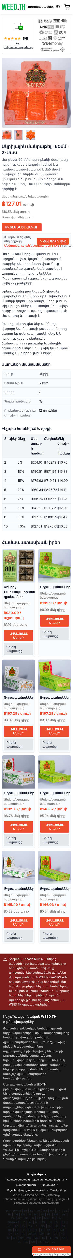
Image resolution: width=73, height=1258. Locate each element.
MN (46, 1218)
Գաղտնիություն (25, 1184)
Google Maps (35, 1174)
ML (57, 1237)
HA (48, 1233)
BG (10, 1230)
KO (23, 1214)
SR (63, 1226)
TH (16, 1214)
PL (36, 1222)
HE (23, 1233)
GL (55, 1230)
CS (63, 1222)
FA (16, 1233)
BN (45, 1210)
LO (53, 1241)
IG (8, 1237)
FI (36, 1226)
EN (7, 1210)
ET (29, 1230)
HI (25, 1210)
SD (46, 1241)
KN (63, 1237)
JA (58, 1210)
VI (29, 1214)
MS (36, 1214)
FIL (49, 1214)
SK (50, 1226)
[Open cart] (66, 6)
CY (10, 1233)
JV (59, 1218)
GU (19, 1241)
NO (43, 1226)
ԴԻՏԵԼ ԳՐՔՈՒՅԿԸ (53, 241)
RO (16, 1226)
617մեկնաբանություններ (18, 45)
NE (26, 1218)
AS (40, 1241)
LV (23, 1230)
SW (42, 1233)
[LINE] (18, 26)
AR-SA (32, 1233)
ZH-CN (17, 1210)
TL (53, 1218)
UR (39, 1218)
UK (50, 1222)
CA (48, 1230)
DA (30, 1226)
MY (63, 1214)
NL (30, 1222)
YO (62, 1233)
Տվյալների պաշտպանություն (26, 1190)
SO (36, 1237)
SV (23, 1226)
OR (33, 1241)
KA (13, 1218)
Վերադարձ (48, 1184)
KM (56, 1214)
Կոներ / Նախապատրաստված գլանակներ (24, 592)
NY (22, 1237)
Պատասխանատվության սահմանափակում (35, 1179)
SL (36, 1230)
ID (42, 1214)
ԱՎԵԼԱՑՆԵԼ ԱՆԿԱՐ (21, 227)
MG (29, 1237)
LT (16, 1230)
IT (24, 1222)
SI (33, 1218)
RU (52, 1210)
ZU (55, 1233)
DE (65, 1210)
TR (43, 1222)
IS (42, 1230)
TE (50, 1237)
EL (57, 1222)
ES (31, 1210)
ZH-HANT (13, 1222)
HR (56, 1226)
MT (62, 1230)
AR (38, 1210)
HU (9, 1226)
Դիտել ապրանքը (14, 649)
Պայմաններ (58, 1190)
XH (15, 1237)
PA (26, 1241)
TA (43, 1237)
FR (9, 1214)
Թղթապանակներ (55, 587)
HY (19, 1218)
